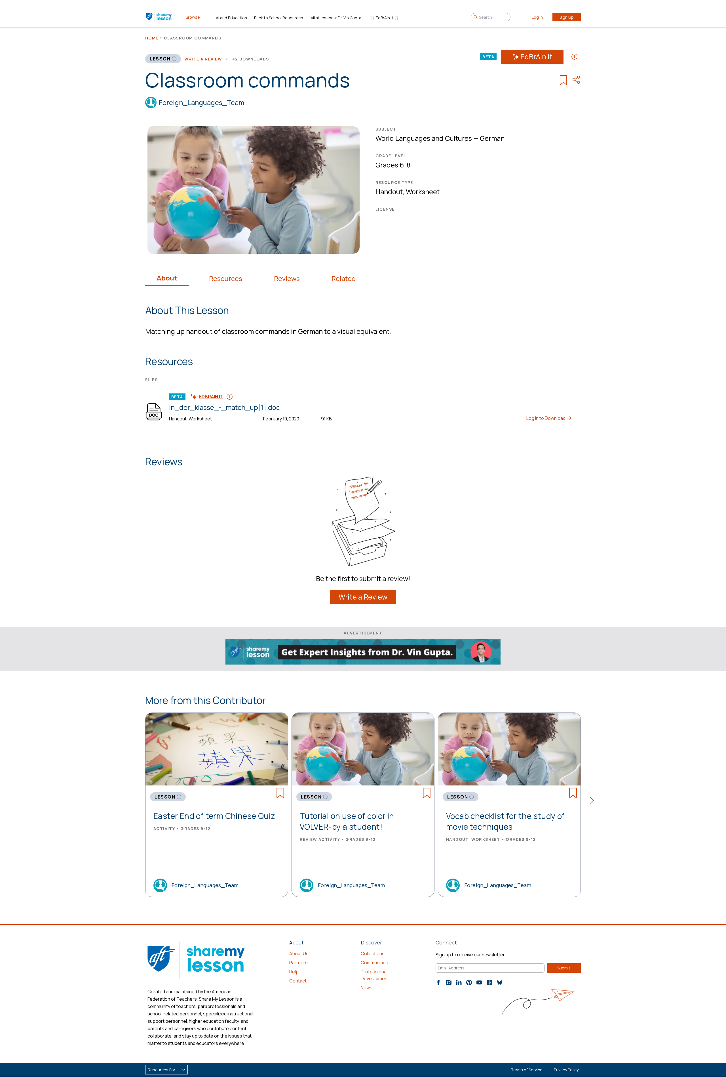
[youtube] (479, 982)
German (492, 138)
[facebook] (438, 982)
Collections (373, 953)
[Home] (159, 17)
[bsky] (500, 982)
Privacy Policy (566, 1069)
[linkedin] (459, 982)
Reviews (287, 278)
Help (294, 972)
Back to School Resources (278, 17)
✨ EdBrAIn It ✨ (384, 17)
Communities (374, 962)
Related (344, 278)
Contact (298, 981)
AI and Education (231, 17)
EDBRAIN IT (211, 396)
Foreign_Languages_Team (201, 102)
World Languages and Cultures (423, 138)
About (167, 277)
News (366, 987)
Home (152, 38)
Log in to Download (546, 418)
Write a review (203, 59)
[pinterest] (469, 982)
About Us (299, 953)
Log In (537, 17)
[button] (594, 801)
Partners (298, 962)
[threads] (489, 982)
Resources (225, 278)
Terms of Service (527, 1069)
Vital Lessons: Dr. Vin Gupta (336, 17)
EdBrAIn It (536, 57)
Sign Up (567, 17)
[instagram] (448, 982)
